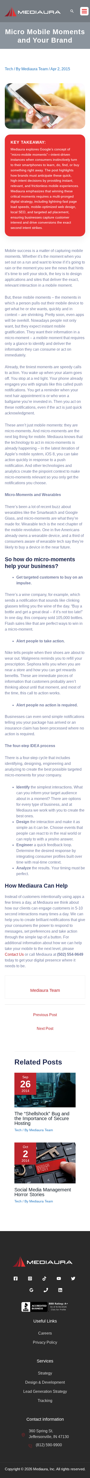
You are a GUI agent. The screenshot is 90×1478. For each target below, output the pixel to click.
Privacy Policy (45, 1342)
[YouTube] (59, 1278)
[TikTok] (44, 1278)
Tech (9, 69)
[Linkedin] (60, 1290)
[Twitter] (73, 1278)
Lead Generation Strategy (45, 1391)
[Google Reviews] (31, 1290)
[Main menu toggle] (84, 11)
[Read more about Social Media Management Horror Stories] (45, 1163)
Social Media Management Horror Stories (42, 1192)
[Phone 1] (46, 1290)
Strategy (45, 1373)
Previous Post (45, 1015)
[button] (72, 11)
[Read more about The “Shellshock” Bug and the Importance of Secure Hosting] (45, 1090)
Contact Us (14, 954)
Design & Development (45, 1382)
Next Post (45, 1028)
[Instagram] (30, 1278)
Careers (45, 1333)
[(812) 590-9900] (45, 1445)
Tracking (45, 1401)
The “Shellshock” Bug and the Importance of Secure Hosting (41, 1118)
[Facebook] (15, 1278)
